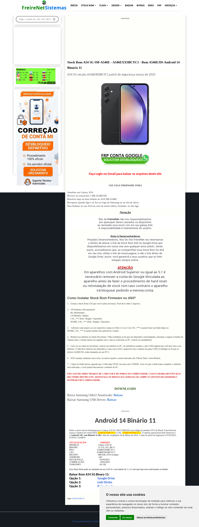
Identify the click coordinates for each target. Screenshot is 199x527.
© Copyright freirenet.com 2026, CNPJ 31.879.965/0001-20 (95, 521)
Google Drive (106, 478)
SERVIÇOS (171, 5)
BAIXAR (129, 5)
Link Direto (104, 482)
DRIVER (117, 5)
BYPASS (141, 5)
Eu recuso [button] (127, 517)
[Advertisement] (125, 38)
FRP (159, 5)
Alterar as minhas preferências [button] (151, 517)
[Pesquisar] (54, 19)
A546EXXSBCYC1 (78, 498)
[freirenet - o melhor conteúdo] (37, 185)
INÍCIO (74, 5)
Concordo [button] (113, 517)
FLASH (103, 5)
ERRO (151, 5)
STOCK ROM (88, 5)
